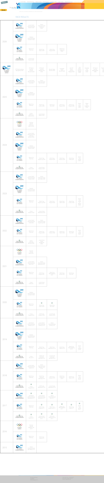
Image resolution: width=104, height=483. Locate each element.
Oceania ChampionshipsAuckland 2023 (31, 189)
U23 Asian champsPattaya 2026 (79, 70)
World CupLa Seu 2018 (79, 377)
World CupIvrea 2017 (71, 407)
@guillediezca (70, 478)
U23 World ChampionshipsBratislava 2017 (31, 397)
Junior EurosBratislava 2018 (52, 386)
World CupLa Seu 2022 (79, 232)
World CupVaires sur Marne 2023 (79, 202)
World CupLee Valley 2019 (41, 348)
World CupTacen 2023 (62, 202)
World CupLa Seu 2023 (71, 202)
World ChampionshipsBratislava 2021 (41, 263)
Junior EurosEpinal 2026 (31, 59)
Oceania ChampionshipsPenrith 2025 (31, 94)
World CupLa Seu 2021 (62, 273)
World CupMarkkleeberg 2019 (71, 348)
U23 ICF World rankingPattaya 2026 (71, 69)
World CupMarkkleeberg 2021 (52, 273)
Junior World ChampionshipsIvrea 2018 (31, 367)
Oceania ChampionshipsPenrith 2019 (31, 336)
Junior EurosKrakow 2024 (42, 168)
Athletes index (53, 1)
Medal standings (69, 1)
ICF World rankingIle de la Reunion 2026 (31, 69)
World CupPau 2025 (52, 105)
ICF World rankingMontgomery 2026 (95, 69)
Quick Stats (23, 1)
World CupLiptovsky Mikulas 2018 (42, 377)
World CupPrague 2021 (42, 273)
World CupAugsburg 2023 (41, 202)
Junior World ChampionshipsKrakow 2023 (31, 178)
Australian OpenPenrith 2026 (62, 70)
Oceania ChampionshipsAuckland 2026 (31, 38)
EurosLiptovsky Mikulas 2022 (31, 242)
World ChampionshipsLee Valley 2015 (31, 448)
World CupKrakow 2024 (62, 159)
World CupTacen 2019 (62, 348)
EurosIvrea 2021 (31, 283)
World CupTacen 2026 (41, 50)
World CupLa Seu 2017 (79, 407)
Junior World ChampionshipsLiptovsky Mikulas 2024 (31, 135)
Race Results (46, 1)
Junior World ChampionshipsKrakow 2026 (31, 26)
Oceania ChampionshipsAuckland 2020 (31, 293)
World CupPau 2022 (71, 232)
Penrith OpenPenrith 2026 (52, 70)
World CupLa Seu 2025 (41, 105)
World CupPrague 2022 (42, 232)
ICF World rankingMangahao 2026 (19, 70)
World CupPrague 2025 (62, 105)
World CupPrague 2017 (42, 407)
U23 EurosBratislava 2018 (41, 386)
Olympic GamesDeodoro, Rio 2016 (31, 426)
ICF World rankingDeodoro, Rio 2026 (42, 69)
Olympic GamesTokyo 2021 (31, 252)
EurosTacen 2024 (31, 168)
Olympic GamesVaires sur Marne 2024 (31, 124)
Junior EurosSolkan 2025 (42, 114)
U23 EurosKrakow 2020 (42, 314)
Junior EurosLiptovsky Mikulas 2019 (52, 357)
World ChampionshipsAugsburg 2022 (41, 221)
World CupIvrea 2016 (41, 437)
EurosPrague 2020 (31, 314)
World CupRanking (31, 49)
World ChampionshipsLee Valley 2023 (41, 178)
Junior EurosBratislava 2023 (41, 212)
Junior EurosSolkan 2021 (42, 283)
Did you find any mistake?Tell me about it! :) (34, 479)
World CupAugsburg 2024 (41, 159)
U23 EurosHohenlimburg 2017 (52, 417)
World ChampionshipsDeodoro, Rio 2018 (41, 366)
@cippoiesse (68, 479)
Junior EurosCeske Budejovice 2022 (42, 242)
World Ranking (30, 1)
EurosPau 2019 (31, 357)
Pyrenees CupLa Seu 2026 (87, 69)
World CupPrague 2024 (52, 159)
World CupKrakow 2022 (52, 232)
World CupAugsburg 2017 (52, 407)
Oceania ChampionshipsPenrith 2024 (31, 147)
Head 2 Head (38, 1)
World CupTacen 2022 (62, 232)
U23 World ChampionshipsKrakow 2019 (31, 324)
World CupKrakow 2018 (52, 377)
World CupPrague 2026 (52, 50)
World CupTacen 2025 (79, 105)
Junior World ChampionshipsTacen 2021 (31, 263)
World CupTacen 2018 (71, 377)
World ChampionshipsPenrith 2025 (41, 82)
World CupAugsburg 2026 (62, 50)
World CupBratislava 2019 (52, 348)
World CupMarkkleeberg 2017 (62, 407)
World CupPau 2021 (71, 273)
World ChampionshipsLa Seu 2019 (52, 324)
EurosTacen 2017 (31, 417)
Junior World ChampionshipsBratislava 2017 (41, 397)
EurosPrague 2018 (31, 387)
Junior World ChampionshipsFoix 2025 (31, 82)
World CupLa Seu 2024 (79, 158)
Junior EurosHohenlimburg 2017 (41, 417)
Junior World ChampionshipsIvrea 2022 (31, 221)
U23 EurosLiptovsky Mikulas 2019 (42, 357)
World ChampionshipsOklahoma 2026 (41, 26)
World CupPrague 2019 (79, 347)
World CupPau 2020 (52, 306)
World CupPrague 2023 (52, 202)
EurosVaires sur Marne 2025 (31, 115)
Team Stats (60, 1)
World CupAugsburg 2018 (62, 377)
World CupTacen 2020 (41, 306)
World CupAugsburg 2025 (87, 105)
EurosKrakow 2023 (31, 212)
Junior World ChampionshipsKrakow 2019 (41, 324)
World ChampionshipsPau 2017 (52, 397)
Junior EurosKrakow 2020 (52, 314)
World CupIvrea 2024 (71, 159)
